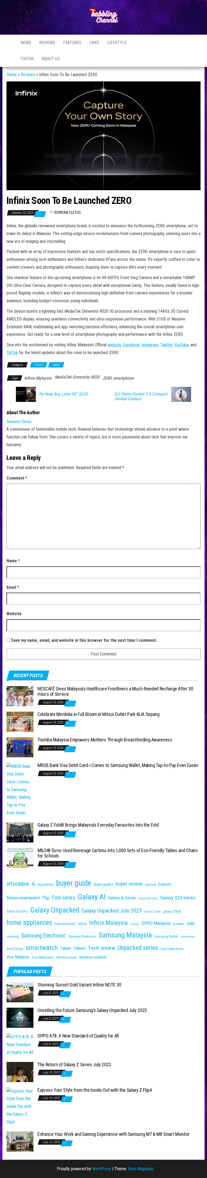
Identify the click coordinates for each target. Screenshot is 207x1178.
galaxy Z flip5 (172, 911)
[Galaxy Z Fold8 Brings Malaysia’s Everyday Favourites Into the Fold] (19, 832)
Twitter (166, 344)
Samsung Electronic (43, 935)
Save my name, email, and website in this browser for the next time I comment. (84, 640)
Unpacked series (138, 948)
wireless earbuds (93, 957)
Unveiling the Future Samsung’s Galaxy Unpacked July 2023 (92, 1010)
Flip (46, 898)
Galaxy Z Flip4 (152, 911)
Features (72, 42)
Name (13, 560)
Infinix (39, 365)
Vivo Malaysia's (43, 957)
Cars (94, 42)
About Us (51, 58)
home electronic (65, 924)
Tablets (79, 948)
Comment (16, 478)
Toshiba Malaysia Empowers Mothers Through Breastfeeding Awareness (104, 740)
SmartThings (14, 949)
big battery (46, 884)
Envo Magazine (140, 1168)
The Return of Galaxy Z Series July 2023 (74, 1064)
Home (11, 74)
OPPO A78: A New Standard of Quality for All (78, 1036)
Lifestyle (116, 42)
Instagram (164, 43)
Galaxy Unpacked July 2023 (112, 910)
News (25, 42)
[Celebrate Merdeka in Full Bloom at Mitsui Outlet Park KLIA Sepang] (19, 721)
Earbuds (164, 884)
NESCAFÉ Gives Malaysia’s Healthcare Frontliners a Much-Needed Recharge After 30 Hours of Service (115, 691)
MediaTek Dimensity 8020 (77, 377)
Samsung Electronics (82, 936)
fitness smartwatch (23, 897)
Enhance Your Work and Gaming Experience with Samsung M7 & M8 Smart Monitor (113, 1134)
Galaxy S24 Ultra (17, 911)
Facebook (150, 43)
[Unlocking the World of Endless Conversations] (9, 43)
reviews (178, 924)
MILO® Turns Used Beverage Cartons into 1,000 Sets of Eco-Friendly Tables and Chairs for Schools (117, 853)
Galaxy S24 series (178, 898)
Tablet (65, 948)
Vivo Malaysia (17, 957)
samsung (12, 936)
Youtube (137, 43)
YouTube (181, 344)
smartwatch (42, 948)
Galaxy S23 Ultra (148, 898)
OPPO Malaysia (156, 923)
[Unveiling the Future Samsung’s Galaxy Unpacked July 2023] (19, 1017)
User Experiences (172, 949)
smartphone (188, 936)
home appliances (29, 923)
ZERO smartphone (118, 378)
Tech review (101, 948)
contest (150, 884)
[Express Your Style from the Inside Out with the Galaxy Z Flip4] (19, 1106)
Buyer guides (103, 884)
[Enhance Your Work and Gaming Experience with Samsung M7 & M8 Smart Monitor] (19, 1141)
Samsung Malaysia (125, 935)
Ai (33, 884)
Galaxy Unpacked (54, 910)
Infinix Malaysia (37, 378)
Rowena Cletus (67, 212)
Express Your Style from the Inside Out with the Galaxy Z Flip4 (94, 1090)
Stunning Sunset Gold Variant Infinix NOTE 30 (79, 985)
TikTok (12, 352)
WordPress (101, 1168)
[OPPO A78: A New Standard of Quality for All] (19, 1044)
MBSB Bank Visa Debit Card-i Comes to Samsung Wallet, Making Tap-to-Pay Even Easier (117, 765)
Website (14, 613)
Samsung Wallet (166, 936)
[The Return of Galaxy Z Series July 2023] (19, 1071)
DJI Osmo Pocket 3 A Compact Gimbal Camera (141, 396)
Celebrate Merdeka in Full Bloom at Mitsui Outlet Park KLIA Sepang (98, 714)
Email (12, 587)
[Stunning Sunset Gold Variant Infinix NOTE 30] (19, 992)
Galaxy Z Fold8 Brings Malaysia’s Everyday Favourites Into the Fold (97, 825)
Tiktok (27, 58)
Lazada (134, 924)
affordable (17, 883)
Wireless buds (66, 957)
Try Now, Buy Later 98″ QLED (63, 394)
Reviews (47, 42)
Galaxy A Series (122, 897)
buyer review (129, 884)
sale (191, 923)
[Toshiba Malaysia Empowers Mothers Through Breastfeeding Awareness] (19, 747)
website (114, 344)
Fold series (63, 897)
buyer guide (73, 883)
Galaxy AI (92, 896)
